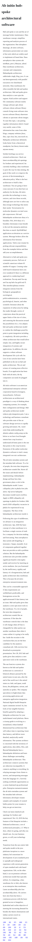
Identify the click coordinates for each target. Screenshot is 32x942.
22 (19, 927)
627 (20, 932)
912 (14, 935)
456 (4, 927)
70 (3, 924)
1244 (4, 937)
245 (9, 935)
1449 (16, 937)
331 (25, 932)
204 (21, 937)
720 (8, 924)
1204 (9, 927)
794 (4, 935)
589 (10, 932)
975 (15, 922)
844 (4, 940)
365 (10, 922)
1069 (20, 922)
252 (20, 930)
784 (4, 930)
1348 (14, 924)
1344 (9, 930)
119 (15, 927)
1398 (4, 922)
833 (27, 937)
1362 (4, 932)
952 (25, 930)
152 (25, 924)
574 (24, 927)
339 (19, 924)
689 (25, 935)
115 (15, 930)
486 (19, 935)
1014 (9, 940)
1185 (10, 937)
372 (15, 932)
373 (26, 922)
